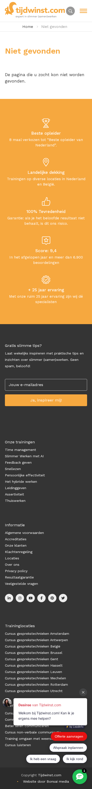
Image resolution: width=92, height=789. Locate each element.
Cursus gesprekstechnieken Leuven (33, 672)
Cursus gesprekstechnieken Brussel (33, 653)
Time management (20, 450)
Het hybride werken (21, 481)
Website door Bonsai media (46, 781)
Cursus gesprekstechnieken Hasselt (34, 665)
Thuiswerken (15, 501)
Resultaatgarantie (19, 577)
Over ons (12, 564)
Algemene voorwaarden (24, 533)
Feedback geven (18, 462)
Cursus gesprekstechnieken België (32, 646)
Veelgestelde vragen (21, 584)
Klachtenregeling (18, 552)
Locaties (12, 558)
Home (27, 26)
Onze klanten (15, 545)
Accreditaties (15, 539)
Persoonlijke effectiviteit (25, 475)
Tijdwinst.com (49, 775)
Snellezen (13, 469)
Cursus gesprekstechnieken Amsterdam (37, 634)
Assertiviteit (14, 494)
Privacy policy (16, 571)
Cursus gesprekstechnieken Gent (31, 659)
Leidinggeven (15, 488)
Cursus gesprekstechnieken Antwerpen (36, 640)
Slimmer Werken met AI (24, 456)
